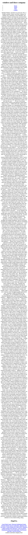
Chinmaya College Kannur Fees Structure (14, 527)
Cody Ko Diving (22, 528)
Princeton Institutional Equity (19, 524)
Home (15, 6)
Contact (16, 10)
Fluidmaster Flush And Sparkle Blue (11, 530)
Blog (15, 8)
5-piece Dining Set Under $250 (14, 527)
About (15, 7)
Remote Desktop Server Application (10, 525)
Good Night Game (6, 524)
